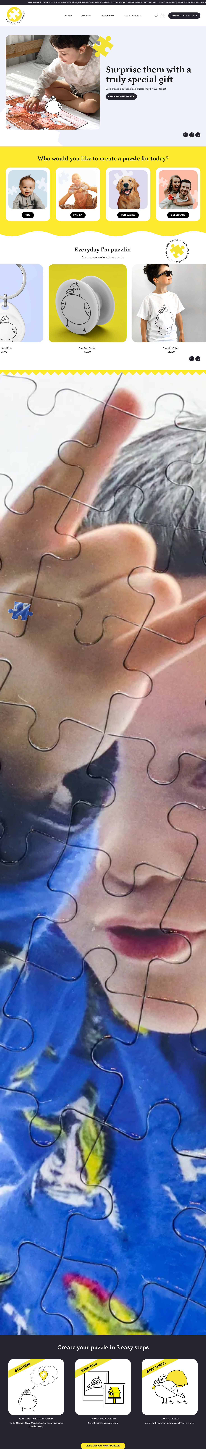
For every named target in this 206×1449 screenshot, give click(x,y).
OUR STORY (107, 15)
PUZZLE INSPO (132, 15)
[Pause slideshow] (191, 134)
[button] (156, 15)
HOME (68, 15)
